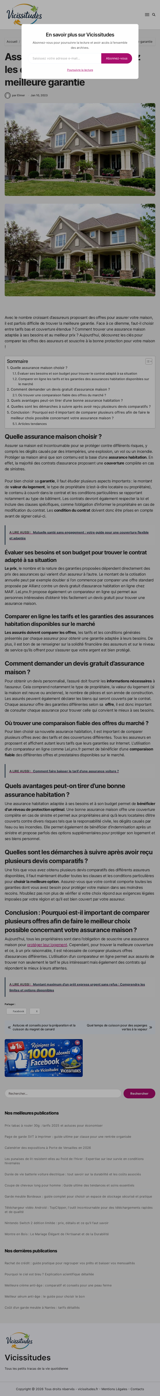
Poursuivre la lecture (80, 70)
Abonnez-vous (116, 58)
